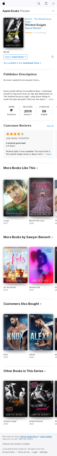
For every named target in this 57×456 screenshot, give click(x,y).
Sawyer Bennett (33, 28)
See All (50, 126)
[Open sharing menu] (52, 57)
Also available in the (21, 63)
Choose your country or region (16, 444)
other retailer (46, 437)
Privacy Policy (8, 452)
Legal (34, 452)
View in (14, 57)
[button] (38, 3)
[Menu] (53, 3)
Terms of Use (23, 452)
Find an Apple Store (29, 437)
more (51, 99)
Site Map (44, 452)
